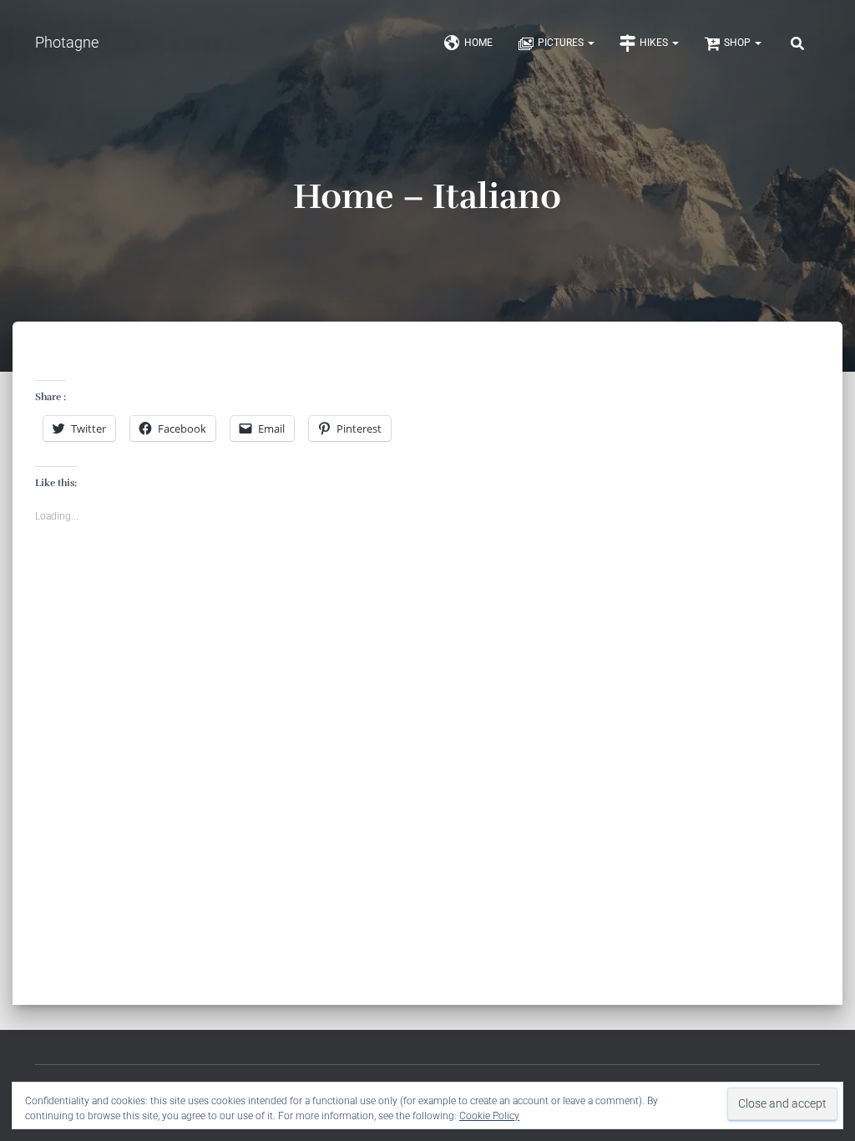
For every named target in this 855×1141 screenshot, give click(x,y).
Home (478, 42)
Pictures (562, 42)
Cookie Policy (489, 1116)
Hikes (655, 42)
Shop (738, 42)
